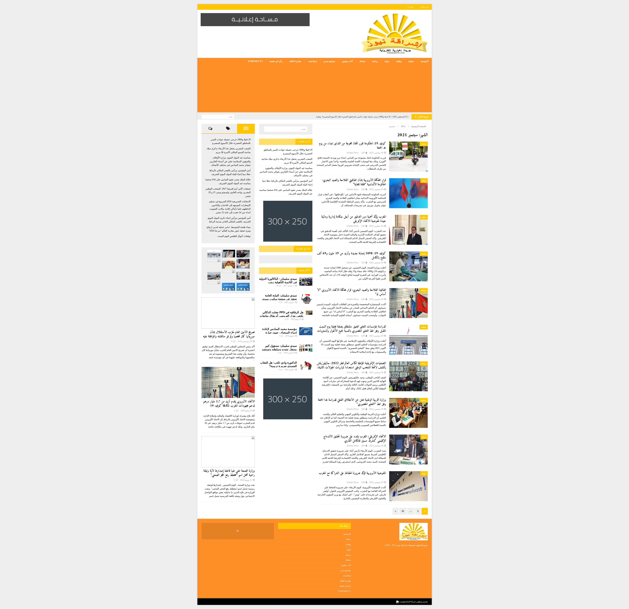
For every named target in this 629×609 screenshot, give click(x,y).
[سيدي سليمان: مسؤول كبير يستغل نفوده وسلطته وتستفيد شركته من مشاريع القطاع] (305, 348)
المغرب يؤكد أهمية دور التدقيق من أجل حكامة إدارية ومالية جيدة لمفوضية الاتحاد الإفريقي (353, 219)
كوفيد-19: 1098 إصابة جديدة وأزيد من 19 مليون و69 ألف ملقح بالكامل (351, 256)
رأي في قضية (276, 61)
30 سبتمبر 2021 (376, 152)
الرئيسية (425, 61)
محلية (411, 61)
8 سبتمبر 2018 (289, 353)
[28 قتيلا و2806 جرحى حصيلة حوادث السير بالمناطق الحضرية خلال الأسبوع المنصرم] (243, 254)
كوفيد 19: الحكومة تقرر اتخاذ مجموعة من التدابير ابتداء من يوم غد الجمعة (352, 146)
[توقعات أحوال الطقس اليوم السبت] (243, 287)
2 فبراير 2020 (289, 369)
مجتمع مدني (329, 61)
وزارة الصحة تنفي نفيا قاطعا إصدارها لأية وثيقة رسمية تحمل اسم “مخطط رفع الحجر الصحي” (229, 473)
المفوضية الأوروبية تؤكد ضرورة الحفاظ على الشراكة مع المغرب (352, 473)
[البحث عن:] (217, 116)
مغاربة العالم (295, 61)
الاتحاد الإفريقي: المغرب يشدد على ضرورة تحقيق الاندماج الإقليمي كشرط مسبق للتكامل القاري (354, 439)
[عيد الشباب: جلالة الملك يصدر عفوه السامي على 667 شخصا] (213, 286)
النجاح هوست (404, 601)
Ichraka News (353, 152)
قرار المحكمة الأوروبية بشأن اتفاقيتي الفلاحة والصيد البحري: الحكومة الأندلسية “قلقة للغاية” (354, 182)
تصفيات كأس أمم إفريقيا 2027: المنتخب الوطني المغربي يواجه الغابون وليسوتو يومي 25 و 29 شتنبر (228, 192)
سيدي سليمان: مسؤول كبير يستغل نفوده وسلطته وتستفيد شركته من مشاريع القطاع (279, 349)
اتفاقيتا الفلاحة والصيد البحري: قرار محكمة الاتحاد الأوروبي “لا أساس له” (351, 292)
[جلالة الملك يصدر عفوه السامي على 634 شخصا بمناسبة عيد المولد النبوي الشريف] (228, 265)
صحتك (362, 61)
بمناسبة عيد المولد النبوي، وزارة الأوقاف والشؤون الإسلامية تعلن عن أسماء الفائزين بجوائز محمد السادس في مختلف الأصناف (286, 172)
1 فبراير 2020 (289, 302)
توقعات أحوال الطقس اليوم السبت (234, 236)
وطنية (399, 61)
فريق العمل (424, 7)
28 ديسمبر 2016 (245, 341)
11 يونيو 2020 (246, 480)
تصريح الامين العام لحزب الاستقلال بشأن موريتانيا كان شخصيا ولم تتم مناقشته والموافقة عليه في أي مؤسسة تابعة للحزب (229, 336)
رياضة (375, 61)
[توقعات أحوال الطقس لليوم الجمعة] (228, 287)
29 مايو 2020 (246, 410)
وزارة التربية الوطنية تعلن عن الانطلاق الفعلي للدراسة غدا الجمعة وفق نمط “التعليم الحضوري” (352, 402)
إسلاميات (312, 61)
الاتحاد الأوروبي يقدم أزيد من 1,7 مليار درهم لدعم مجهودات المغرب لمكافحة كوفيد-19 (229, 404)
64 (277, 286)
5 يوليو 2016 (290, 336)
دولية (387, 61)
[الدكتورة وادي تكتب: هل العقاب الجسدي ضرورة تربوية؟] (305, 365)
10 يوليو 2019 (296, 319)
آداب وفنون (347, 61)
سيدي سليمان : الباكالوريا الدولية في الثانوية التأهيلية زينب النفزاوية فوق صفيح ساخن (278, 282)
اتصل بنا (411, 7)
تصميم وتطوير (422, 601)
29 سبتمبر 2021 (376, 445)
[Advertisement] (314, 89)
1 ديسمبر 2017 (289, 286)
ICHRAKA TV (255, 61)
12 (403, 511)
